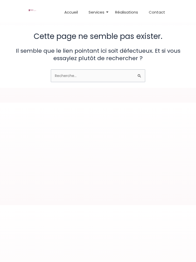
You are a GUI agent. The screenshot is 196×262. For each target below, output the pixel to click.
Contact (157, 12)
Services (96, 12)
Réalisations (126, 12)
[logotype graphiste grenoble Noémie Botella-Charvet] (32, 10)
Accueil (71, 12)
